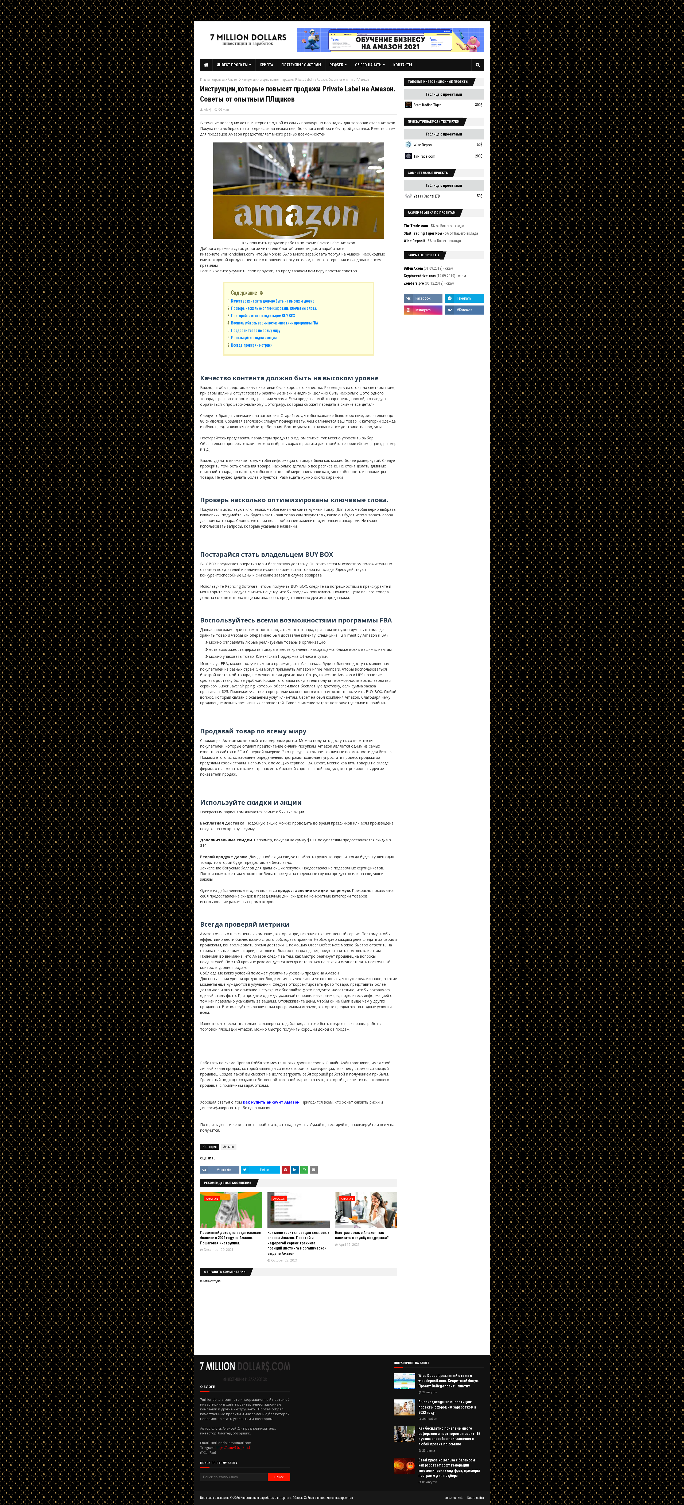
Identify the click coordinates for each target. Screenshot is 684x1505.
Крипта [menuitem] (266, 65)
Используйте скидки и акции (254, 337)
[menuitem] (206, 65)
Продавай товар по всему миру (255, 330)
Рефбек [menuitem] (336, 65)
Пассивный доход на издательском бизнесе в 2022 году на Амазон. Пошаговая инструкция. (231, 1238)
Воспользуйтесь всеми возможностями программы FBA (274, 323)
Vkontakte (224, 1170)
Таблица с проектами (444, 94)
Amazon (233, 80)
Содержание (244, 292)
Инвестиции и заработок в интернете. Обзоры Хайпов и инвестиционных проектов (296, 1498)
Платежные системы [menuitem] (301, 65)
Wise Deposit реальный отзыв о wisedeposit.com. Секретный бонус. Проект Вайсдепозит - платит (448, 1381)
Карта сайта (475, 1498)
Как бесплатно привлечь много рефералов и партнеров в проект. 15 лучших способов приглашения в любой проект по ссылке (449, 1436)
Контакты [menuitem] (402, 65)
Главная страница (212, 80)
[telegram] (464, 298)
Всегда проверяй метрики (251, 345)
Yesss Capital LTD (427, 196)
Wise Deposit (424, 145)
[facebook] (423, 298)
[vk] (464, 310)
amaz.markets (454, 1498)
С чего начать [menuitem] (368, 65)
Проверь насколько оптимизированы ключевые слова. (274, 308)
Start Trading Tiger (427, 105)
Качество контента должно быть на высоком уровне (272, 301)
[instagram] (423, 310)
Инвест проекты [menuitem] (232, 65)
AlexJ (207, 109)
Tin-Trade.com (424, 156)
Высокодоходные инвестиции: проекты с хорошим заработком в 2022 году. (447, 1407)
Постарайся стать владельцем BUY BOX (263, 315)
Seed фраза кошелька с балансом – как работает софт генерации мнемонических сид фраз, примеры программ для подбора (449, 1468)
